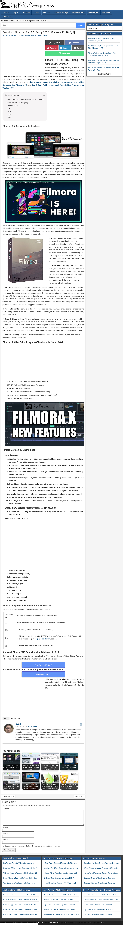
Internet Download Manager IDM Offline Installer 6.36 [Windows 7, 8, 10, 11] (60, 883)
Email (5, 834)
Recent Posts (16, 718)
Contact (6, 17)
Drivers (36, 12)
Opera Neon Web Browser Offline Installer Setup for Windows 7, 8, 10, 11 (100, 895)
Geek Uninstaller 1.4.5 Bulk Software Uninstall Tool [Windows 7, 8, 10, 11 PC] (21, 900)
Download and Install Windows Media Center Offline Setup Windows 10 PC (59, 910)
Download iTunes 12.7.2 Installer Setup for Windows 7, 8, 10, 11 (58, 900)
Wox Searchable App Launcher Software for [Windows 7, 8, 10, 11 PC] (18, 883)
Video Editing (31, 35)
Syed (6, 35)
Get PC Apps (32, 726)
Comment (6, 809)
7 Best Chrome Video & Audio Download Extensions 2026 (98, 905)
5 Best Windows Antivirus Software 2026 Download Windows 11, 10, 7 (102, 54)
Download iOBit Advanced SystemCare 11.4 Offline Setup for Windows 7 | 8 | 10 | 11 (21, 868)
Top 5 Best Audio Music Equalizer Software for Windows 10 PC (60, 905)
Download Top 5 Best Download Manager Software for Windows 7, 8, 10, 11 (61, 868)
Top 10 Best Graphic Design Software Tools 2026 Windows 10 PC (103, 47)
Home (6, 12)
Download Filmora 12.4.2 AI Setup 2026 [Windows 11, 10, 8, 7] (39, 32)
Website (5, 840)
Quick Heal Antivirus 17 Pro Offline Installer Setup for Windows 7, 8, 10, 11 (101, 863)
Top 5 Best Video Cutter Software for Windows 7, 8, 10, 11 (101, 40)
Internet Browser (78, 12)
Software (26, 12)
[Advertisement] (23, 56)
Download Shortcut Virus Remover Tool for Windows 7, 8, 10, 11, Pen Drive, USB (98, 878)
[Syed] (9, 733)
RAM (9, 111)
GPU (9, 114)
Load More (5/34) (104, 74)
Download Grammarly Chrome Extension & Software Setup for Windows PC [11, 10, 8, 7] (99, 915)
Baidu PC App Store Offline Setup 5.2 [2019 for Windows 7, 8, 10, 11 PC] (19, 905)
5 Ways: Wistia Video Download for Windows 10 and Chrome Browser (60, 873)
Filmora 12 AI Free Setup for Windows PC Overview (25, 100)
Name (5, 828)
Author (6, 718)
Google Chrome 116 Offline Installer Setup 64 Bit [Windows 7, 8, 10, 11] (101, 900)
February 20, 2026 (17, 35)
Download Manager (61, 12)
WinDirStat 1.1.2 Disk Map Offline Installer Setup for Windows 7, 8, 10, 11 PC (20, 915)
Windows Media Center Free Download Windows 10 (61, 915)
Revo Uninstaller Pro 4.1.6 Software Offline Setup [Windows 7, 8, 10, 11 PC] (20, 878)
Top (14, 12)
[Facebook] (81, 724)
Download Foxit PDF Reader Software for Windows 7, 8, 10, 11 (21, 910)
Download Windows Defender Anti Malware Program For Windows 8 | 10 (98, 883)
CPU (9, 108)
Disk (9, 117)
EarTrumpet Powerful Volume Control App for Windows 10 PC (18, 863)
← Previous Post (8, 797)
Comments (43, 35)
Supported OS (13, 105)
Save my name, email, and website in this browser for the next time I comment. (33, 846)
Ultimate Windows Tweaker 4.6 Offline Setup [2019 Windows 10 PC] (21, 873)
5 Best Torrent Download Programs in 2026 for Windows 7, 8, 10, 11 (60, 863)
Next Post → (79, 797)
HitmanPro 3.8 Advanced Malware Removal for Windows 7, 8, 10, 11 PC (100, 873)
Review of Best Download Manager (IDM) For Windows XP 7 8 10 (59, 878)
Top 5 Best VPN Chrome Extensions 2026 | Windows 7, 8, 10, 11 (99, 910)
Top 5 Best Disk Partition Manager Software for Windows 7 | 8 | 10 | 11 (103, 62)
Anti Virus (46, 12)
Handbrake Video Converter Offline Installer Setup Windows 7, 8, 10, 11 (61, 895)
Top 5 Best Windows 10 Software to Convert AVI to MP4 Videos (103, 69)
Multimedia (106, 12)
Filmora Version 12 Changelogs (17, 103)
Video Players (93, 12)
